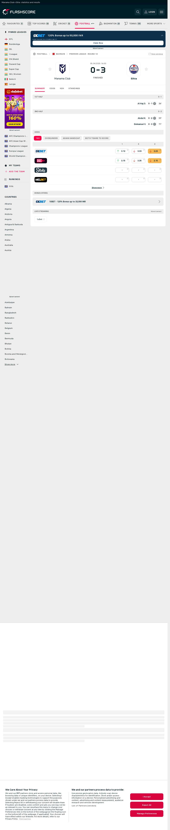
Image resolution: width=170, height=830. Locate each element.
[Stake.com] (41, 170)
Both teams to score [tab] (96, 138)
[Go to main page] (25, 12)
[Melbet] (41, 179)
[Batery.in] (41, 160)
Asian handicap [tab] (71, 138)
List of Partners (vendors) (84, 806)
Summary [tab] (40, 88)
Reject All (146, 805)
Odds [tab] (52, 88)
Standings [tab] (74, 88)
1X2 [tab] (38, 138)
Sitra (134, 78)
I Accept (147, 797)
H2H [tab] (62, 88)
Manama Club (62, 78)
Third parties (25, 819)
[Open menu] (161, 12)
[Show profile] (62, 69)
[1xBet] (41, 151)
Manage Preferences (147, 813)
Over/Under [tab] (51, 138)
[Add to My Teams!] (50, 69)
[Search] (138, 12)
